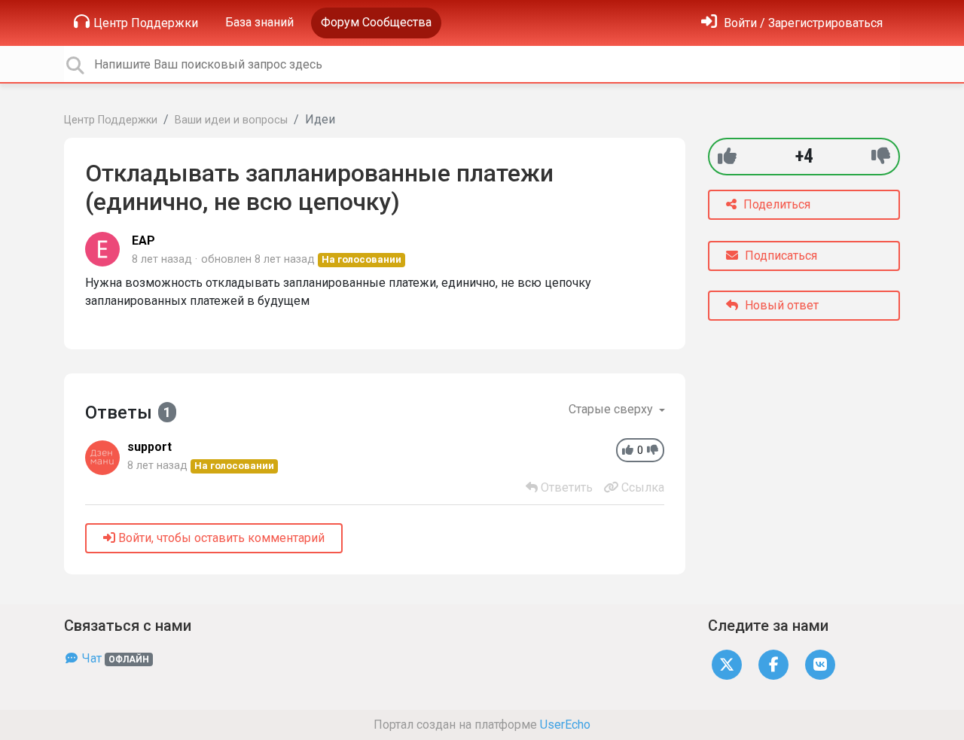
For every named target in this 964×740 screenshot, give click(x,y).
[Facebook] (773, 663)
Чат (114, 658)
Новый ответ (780, 305)
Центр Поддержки (145, 23)
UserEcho (565, 724)
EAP (143, 240)
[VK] (820, 663)
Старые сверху (612, 409)
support (149, 447)
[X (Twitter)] (727, 663)
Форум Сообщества (376, 22)
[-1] (880, 156)
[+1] (727, 156)
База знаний (259, 22)
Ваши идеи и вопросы (231, 120)
